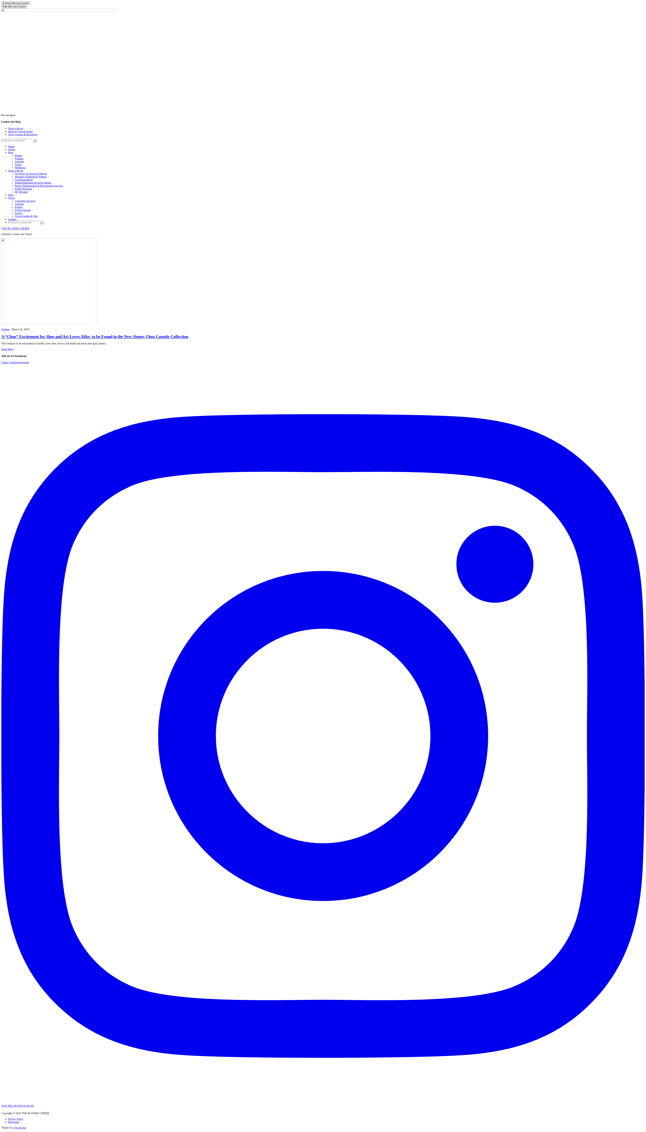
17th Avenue (19, 1127)
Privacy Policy (16, 1119)
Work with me (15, 128)
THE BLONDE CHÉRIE (15, 228)
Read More (7, 349)
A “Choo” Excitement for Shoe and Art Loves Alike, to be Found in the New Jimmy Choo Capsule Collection (94, 336)
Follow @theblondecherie (15, 362)
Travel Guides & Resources (22, 134)
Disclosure (13, 1122)
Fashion (5, 329)
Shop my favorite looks (20, 131)
